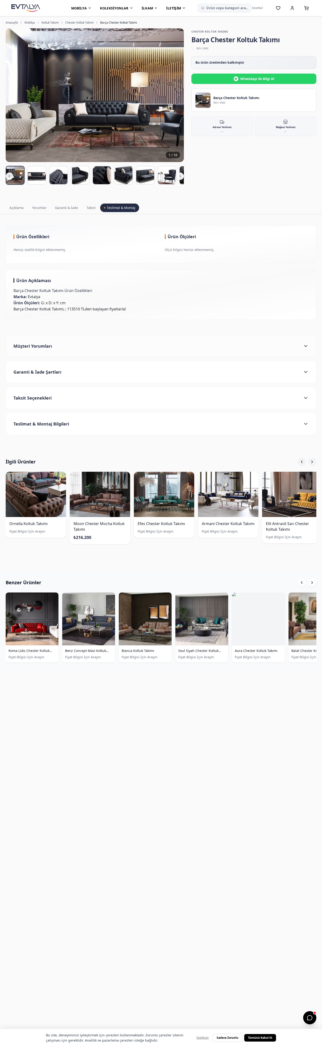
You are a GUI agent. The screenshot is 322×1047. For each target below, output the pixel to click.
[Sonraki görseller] (180, 176)
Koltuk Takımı (50, 23)
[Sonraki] (312, 462)
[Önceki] (301, 462)
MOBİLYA (79, 8)
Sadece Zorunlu (227, 1038)
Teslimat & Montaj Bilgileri (41, 424)
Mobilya (30, 23)
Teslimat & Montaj (121, 207)
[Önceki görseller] (9, 176)
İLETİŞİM (173, 8)
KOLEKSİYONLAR (114, 8)
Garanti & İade (66, 207)
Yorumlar (39, 207)
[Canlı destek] (309, 1017)
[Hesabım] (292, 8)
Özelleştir (202, 1038)
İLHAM (147, 8)
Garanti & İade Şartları (37, 372)
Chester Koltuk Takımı (79, 23)
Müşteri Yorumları (32, 346)
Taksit (91, 207)
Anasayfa (12, 23)
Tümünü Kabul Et (260, 1038)
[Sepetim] (306, 8)
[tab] (15, 175)
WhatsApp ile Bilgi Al (254, 78)
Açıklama (16, 207)
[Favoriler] (278, 8)
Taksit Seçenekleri (32, 398)
